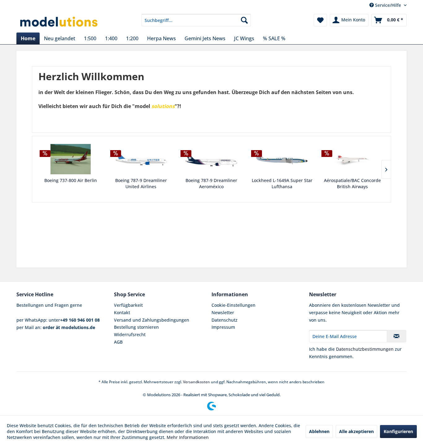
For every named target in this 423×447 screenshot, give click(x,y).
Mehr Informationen (188, 437)
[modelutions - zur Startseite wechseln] (59, 21)
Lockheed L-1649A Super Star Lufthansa (282, 183)
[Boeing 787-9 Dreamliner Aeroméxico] (211, 159)
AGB (118, 342)
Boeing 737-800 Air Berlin (70, 180)
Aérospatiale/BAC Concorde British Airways (352, 183)
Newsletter (223, 312)
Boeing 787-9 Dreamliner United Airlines (141, 183)
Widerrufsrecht (130, 334)
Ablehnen (319, 431)
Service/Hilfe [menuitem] (388, 5)
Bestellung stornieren (136, 327)
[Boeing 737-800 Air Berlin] (70, 159)
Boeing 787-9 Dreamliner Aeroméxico (211, 183)
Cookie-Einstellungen (233, 305)
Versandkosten (196, 381)
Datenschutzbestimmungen (365, 349)
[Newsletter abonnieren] (396, 336)
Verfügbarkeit (128, 305)
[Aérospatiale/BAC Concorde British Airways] (352, 159)
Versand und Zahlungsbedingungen (151, 320)
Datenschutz (225, 320)
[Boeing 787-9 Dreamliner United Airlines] (141, 159)
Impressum (223, 327)
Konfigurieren (398, 431)
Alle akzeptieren (356, 431)
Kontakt (122, 312)
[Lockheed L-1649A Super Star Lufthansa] (282, 159)
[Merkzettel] (320, 20)
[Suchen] (244, 20)
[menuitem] (196, 20)
